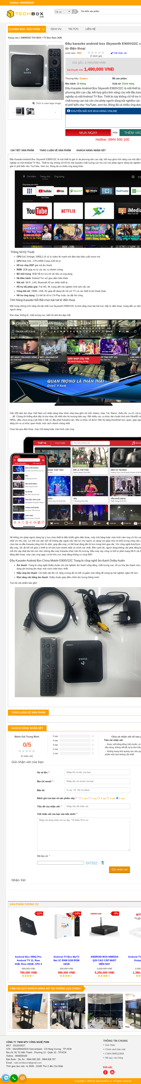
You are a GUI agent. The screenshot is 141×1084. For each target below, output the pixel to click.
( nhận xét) (27, 756)
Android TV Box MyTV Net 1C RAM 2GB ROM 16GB (65, 960)
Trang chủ (13, 37)
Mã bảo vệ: (43, 856)
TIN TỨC (73, 29)
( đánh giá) (96, 56)
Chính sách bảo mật (115, 1049)
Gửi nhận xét (119, 869)
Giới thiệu (110, 1045)
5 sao (122, 798)
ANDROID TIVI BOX (31, 37)
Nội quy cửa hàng (114, 1057)
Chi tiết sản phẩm (22, 150)
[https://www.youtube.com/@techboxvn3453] (113, 1073)
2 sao (94, 798)
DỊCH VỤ (56, 29)
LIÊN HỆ (91, 29)
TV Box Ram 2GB (52, 37)
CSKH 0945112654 (114, 1053)
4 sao (112, 798)
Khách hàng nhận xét (91, 150)
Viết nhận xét (120, 53)
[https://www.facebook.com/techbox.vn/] (106, 1073)
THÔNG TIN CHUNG (115, 1040)
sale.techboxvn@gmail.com (28, 1062)
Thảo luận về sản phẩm (55, 150)
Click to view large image (48, 103)
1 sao (85, 798)
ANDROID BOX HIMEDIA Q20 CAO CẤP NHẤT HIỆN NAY (103, 960)
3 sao (103, 798)
